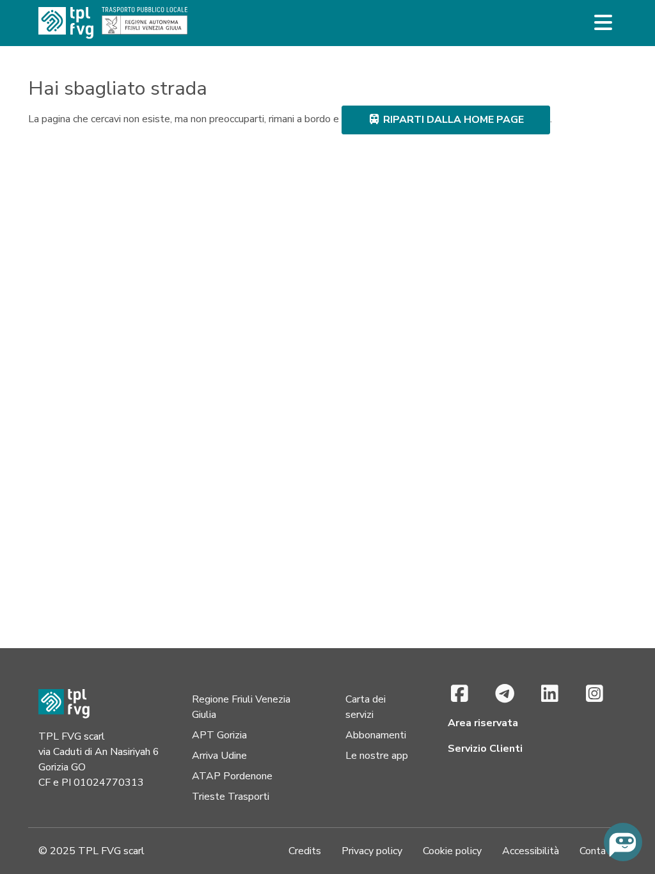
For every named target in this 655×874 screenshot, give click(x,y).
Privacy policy (372, 851)
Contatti (598, 851)
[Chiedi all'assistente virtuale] (623, 842)
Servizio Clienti (485, 749)
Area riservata (483, 723)
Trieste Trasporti (230, 797)
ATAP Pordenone (232, 776)
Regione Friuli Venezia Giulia (241, 707)
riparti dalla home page (452, 120)
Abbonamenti (375, 735)
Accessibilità (530, 851)
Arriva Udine (219, 756)
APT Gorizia (219, 735)
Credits (304, 851)
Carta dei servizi (365, 707)
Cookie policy (452, 851)
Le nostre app (376, 756)
